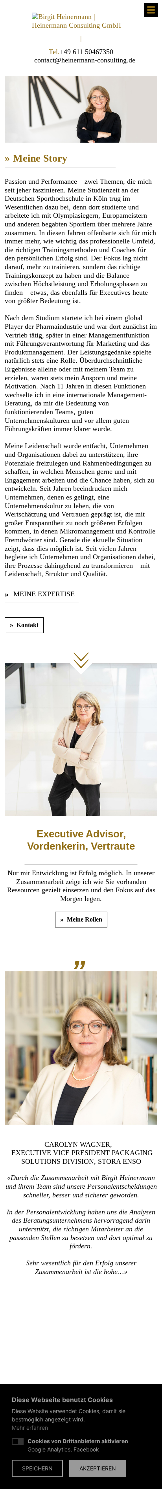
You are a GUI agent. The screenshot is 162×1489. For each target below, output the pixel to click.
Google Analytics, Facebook (78, 1445)
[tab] (52, 1291)
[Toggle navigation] (151, 10)
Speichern (37, 1468)
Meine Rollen (84, 919)
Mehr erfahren (30, 1427)
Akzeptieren (97, 1468)
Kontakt (28, 625)
